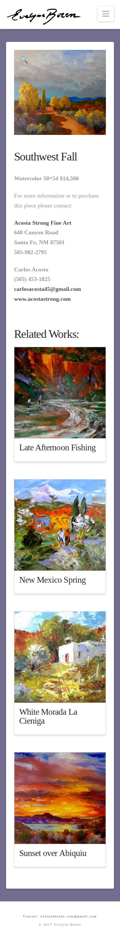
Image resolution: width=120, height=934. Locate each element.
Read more (63, 428)
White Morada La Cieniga (48, 716)
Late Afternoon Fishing (57, 447)
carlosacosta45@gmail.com (47, 289)
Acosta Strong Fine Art (42, 223)
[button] (106, 13)
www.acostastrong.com (42, 299)
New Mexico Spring (52, 580)
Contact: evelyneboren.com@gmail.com (60, 916)
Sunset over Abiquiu (52, 853)
